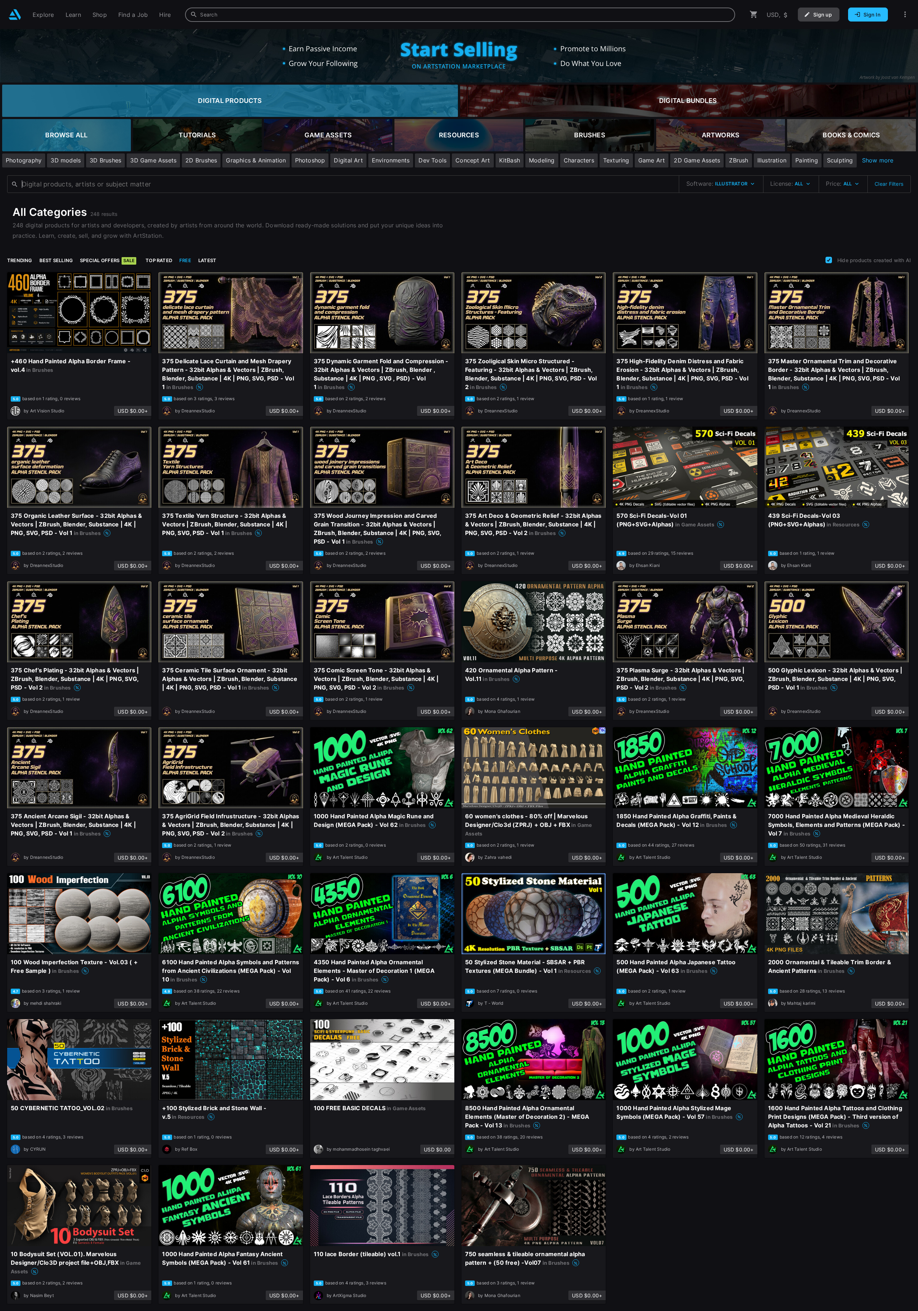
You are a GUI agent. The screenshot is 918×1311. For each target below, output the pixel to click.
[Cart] (753, 14)
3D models (66, 160)
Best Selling (56, 260)
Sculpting (840, 160)
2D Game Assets (697, 160)
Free (185, 260)
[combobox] (460, 15)
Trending (19, 260)
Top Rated (159, 260)
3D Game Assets (153, 160)
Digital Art (348, 160)
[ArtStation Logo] (15, 14)
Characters (579, 160)
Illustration (772, 160)
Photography (24, 160)
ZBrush (738, 160)
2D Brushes (201, 160)
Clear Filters (889, 184)
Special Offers (107, 260)
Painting (806, 160)
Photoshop (310, 160)
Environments (391, 160)
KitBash (509, 160)
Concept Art (472, 160)
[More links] (905, 14)
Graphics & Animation (256, 160)
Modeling (542, 160)
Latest (207, 260)
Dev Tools (432, 160)
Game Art (651, 160)
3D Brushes (105, 160)
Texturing (616, 160)
